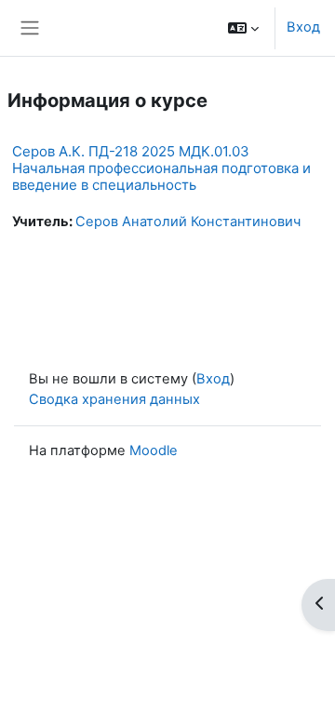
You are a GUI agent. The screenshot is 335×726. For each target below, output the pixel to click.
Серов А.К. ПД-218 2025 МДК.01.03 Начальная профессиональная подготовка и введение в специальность (161, 168)
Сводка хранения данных (114, 399)
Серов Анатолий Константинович (188, 221)
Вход (303, 27)
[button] (243, 28)
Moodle (153, 450)
